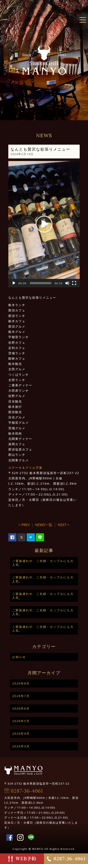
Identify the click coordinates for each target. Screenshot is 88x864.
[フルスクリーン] (74, 283)
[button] (44, 224)
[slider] (40, 283)
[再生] (14, 283)
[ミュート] (67, 283)
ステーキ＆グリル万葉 (25, 468)
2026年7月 (21, 696)
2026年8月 (21, 683)
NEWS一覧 (43, 524)
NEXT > (63, 524)
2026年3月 (21, 746)
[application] (44, 224)
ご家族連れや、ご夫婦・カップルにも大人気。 (43, 563)
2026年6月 (21, 708)
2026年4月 (21, 733)
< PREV (24, 524)
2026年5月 (21, 721)
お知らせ (19, 657)
